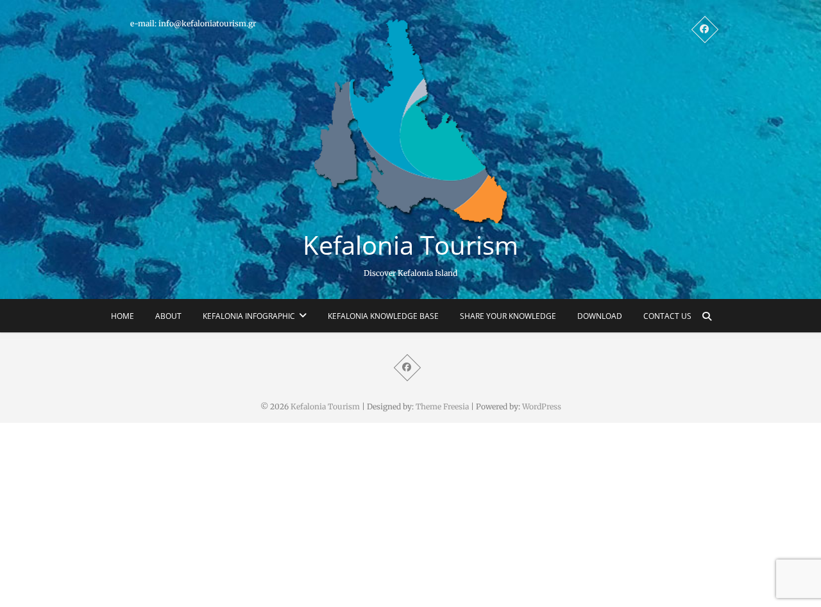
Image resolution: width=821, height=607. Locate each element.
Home (122, 316)
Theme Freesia (442, 406)
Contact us (667, 316)
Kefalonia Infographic (249, 316)
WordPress (541, 406)
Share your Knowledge (508, 316)
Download (599, 316)
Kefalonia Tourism (410, 245)
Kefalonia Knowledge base (383, 316)
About (168, 316)
